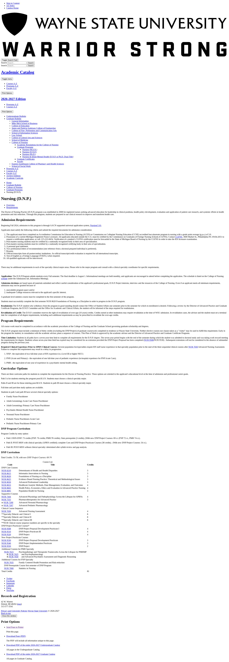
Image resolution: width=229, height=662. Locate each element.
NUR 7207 (8, 505)
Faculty (20, 161)
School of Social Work (21, 166)
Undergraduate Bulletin (16, 116)
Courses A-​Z (11, 171)
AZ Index (10, 5)
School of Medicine (20, 140)
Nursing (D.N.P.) (29, 152)
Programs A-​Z (12, 168)
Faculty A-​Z (11, 173)
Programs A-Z (12, 86)
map (19, 604)
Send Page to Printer (14, 627)
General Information (20, 121)
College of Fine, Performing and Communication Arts (34, 130)
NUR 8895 (6, 491)
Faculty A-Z (11, 88)
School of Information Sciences (25, 133)
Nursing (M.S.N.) (29, 149)
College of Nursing (20, 142)
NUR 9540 (6, 543)
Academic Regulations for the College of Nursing (37, 145)
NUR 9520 (6, 534)
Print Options (7, 93)
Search (4, 63)
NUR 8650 (6, 482)
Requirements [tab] (12, 207)
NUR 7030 (193, 347)
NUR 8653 (6, 485)
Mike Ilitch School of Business (24, 123)
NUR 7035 (9, 562)
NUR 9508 (149, 340)
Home (9, 182)
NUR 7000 (9, 568)
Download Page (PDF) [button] (16, 636)
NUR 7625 (13, 554)
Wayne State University (38, 611)
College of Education (20, 126)
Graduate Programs (25, 147)
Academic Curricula (14, 178)
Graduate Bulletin (13, 119)
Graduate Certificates (26, 159)
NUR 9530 (6, 540)
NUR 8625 (6, 479)
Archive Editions (13, 176)
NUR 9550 (6, 546)
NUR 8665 (6, 488)
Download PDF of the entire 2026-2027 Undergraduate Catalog (33, 645)
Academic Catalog (17, 72)
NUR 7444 (6, 497)
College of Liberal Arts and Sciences (27, 138)
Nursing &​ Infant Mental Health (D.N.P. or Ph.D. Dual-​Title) (47, 157)
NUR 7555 (6, 499)
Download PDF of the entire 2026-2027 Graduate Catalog (30, 654)
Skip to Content (12, 3)
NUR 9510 (6, 531)
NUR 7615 (9, 552)
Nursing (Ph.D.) (29, 154)
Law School (17, 135)
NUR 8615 (6, 473)
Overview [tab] (10, 205)
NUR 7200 (8, 502)
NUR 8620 (6, 476)
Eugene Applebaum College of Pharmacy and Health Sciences (38, 164)
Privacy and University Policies (14, 611)
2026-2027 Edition (13, 99)
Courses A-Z (11, 83)
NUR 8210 (6, 470)
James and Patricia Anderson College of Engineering (34, 128)
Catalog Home (12, 8)
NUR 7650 (13, 557)
